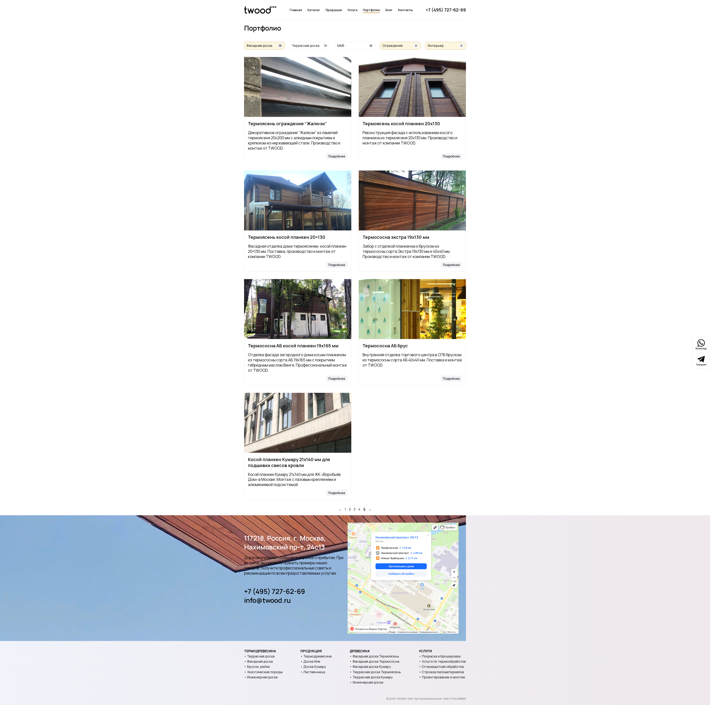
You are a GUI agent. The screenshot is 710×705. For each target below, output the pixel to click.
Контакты (405, 10)
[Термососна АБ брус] (412, 309)
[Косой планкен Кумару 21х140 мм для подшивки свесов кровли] (297, 423)
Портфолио (371, 10)
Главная (296, 10)
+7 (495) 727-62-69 (446, 10)
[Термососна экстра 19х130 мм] (412, 200)
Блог (389, 10)
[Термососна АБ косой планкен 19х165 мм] (297, 309)
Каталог (313, 10)
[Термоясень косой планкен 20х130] (412, 87)
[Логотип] (260, 10)
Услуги (352, 10)
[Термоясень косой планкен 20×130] (297, 200)
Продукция (334, 10)
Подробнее (336, 156)
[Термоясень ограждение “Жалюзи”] (297, 87)
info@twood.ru (267, 600)
